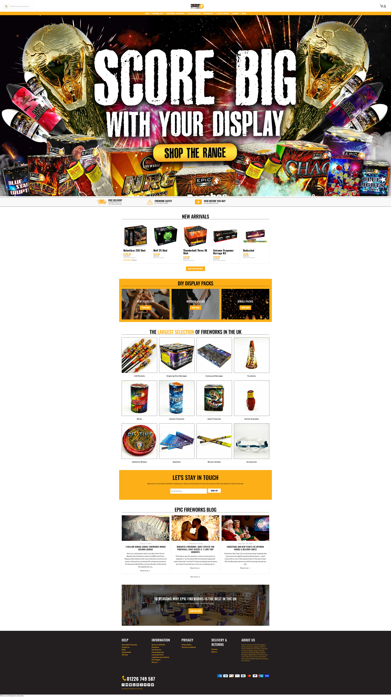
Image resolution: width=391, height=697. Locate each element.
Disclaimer (155, 647)
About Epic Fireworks (129, 645)
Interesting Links (158, 652)
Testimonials (126, 652)
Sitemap (125, 655)
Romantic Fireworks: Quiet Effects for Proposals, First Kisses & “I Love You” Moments (195, 549)
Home (147, 13)
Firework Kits (158, 13)
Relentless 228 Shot (134, 250)
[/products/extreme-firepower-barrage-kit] (225, 236)
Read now (144, 571)
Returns (214, 652)
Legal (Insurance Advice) (160, 657)
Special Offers (223, 13)
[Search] (6, 6)
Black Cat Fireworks (219, 260)
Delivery (214, 649)
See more (194, 577)
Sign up (214, 490)
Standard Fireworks (249, 257)
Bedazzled (248, 250)
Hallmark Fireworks (129, 257)
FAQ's (124, 650)
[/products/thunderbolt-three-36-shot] (195, 236)
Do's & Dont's (156, 650)
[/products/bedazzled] (255, 236)
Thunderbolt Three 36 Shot (195, 251)
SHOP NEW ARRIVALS (195, 268)
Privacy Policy (186, 645)
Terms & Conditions (189, 647)
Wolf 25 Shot (160, 250)
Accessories (208, 13)
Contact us (126, 647)
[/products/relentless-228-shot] (135, 236)
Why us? (155, 662)
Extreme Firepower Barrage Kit (223, 251)
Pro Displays (156, 660)
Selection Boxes (194, 13)
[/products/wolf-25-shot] (165, 236)
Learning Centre (157, 655)
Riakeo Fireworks (158, 257)
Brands (235, 13)
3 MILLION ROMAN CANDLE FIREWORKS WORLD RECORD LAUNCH (146, 548)
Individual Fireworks (176, 13)
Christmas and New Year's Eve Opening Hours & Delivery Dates (245, 548)
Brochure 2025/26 (158, 645)
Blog (244, 13)
